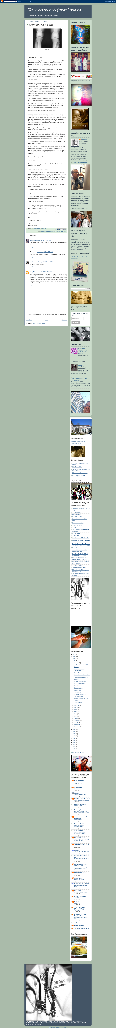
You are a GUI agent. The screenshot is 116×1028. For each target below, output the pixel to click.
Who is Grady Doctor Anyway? (80, 473)
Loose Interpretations (77, 523)
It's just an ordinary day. (80, 694)
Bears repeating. (78, 688)
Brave (75, 886)
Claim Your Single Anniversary (81, 800)
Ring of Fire (77, 903)
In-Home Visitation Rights (80, 892)
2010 (74, 656)
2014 (74, 731)
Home (46, 320)
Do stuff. (80, 365)
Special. (76, 686)
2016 (74, 736)
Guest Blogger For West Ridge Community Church (81, 839)
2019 (74, 742)
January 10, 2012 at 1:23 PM (45, 252)
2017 (74, 738)
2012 (74, 661)
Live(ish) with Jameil (80, 872)
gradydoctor (84, 139)
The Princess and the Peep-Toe (80, 538)
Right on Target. (78, 690)
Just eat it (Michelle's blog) (81, 844)
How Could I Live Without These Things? (80, 782)
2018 (74, 740)
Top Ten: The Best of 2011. (81, 664)
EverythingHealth (79, 823)
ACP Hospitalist (78, 830)
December (77, 727)
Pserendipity (77, 810)
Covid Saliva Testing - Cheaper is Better (79, 826)
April (75, 709)
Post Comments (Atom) (39, 323)
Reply (31, 247)
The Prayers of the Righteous (81, 851)
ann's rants (77, 923)
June (75, 714)
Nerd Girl (76, 850)
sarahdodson (33, 262)
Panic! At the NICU (77, 516)
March (76, 707)
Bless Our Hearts (79, 780)
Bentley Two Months (79, 879)
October (76, 722)
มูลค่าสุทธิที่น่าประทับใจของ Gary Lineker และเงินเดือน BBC (81, 812)
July (75, 716)
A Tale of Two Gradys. (79, 683)
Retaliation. (77, 679)
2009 (74, 654)
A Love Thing (75, 535)
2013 (74, 729)
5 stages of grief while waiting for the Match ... (81, 859)
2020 (74, 744)
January (76, 663)
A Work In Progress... (80, 896)
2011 (74, 658)
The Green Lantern (77, 512)
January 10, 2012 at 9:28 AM (43, 240)
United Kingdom (78, 805)
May (75, 711)
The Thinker (77, 910)
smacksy (76, 793)
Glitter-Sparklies (76, 514)
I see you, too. (77, 692)
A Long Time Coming (77, 533)
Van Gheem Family (79, 837)
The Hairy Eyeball (77, 565)
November (77, 724)
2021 (74, 747)
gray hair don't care (61, 231)
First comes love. (78, 696)
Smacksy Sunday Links (80, 794)
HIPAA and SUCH (77, 467)
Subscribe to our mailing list (80, 314)
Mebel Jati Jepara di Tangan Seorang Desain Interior (81, 867)
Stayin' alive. (77, 673)
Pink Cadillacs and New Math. (82, 675)
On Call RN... (78, 878)
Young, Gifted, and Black (79, 567)
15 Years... (76, 897)
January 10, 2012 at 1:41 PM (45, 262)
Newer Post (29, 320)
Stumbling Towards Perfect (82, 798)
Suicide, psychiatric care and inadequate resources (81, 832)
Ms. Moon (33, 240)
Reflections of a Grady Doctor (55, 9)
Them (75, 789)
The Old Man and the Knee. (81, 677)
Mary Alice (33, 271)
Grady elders (51, 231)
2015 (74, 734)
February (76, 705)
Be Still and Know (79, 925)
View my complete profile (79, 162)
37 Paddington (78, 787)
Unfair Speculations (77, 548)
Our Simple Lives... (79, 890)
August (76, 718)
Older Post (64, 320)
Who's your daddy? (77, 525)
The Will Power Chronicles (81, 928)
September (77, 720)
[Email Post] (55, 229)
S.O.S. (74, 527)
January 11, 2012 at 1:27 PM (44, 271)
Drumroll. (76, 667)
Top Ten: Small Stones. (80, 681)
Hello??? (76, 874)
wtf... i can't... (77, 846)
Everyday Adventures (80, 804)
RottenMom (77, 901)
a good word (44, 231)
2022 (74, 749)
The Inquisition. (78, 702)
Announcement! (78, 819)
